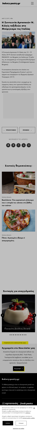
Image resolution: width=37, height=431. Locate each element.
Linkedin (23, 145)
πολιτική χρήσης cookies (29, 418)
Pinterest (18, 145)
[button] (13, 334)
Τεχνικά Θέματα (6, 197)
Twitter (13, 145)
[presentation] (2, 315)
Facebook (8, 145)
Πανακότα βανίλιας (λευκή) (17, 328)
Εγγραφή (17, 368)
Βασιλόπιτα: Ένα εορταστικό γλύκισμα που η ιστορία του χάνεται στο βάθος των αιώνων (18, 203)
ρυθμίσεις (27, 413)
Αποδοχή (8, 423)
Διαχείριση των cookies (18, 428)
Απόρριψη (21, 423)
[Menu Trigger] (32, 3)
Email (28, 145)
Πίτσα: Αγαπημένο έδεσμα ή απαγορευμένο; (13, 239)
